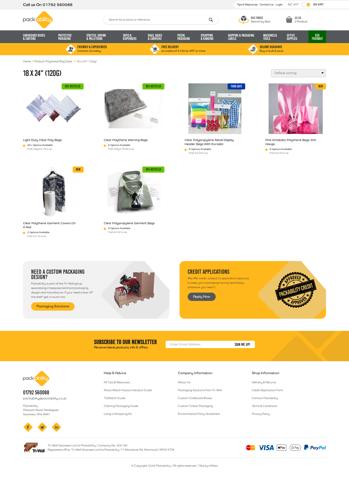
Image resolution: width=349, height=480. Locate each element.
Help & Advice (115, 373)
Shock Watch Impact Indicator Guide (128, 390)
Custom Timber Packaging (195, 406)
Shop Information (265, 373)
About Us (184, 382)
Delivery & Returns (264, 382)
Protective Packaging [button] (65, 37)
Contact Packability (265, 398)
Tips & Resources (247, 4)
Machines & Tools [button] (270, 37)
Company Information (195, 373)
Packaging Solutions (53, 306)
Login (279, 4)
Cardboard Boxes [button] (34, 37)
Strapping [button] (207, 37)
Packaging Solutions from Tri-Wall (200, 390)
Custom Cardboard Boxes (195, 398)
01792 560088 (58, 4)
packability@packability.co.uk (44, 398)
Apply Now (201, 296)
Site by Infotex (208, 465)
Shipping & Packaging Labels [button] (241, 37)
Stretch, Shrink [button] (96, 37)
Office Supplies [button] (292, 37)
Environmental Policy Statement (199, 413)
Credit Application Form (267, 390)
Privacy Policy (261, 413)
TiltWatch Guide (114, 398)
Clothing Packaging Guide (121, 406)
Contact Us (267, 4)
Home (27, 61)
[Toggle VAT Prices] (306, 4)
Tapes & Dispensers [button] (129, 37)
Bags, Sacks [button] (155, 37)
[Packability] (38, 19)
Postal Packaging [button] (183, 37)
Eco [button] (317, 37)
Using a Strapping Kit (118, 413)
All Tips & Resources (117, 382)
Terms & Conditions (264, 406)
